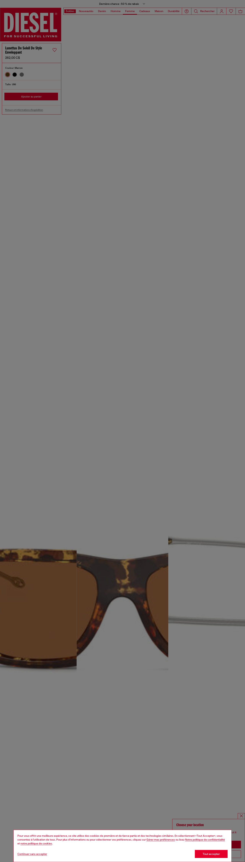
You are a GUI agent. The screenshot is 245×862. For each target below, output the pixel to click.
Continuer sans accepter (32, 853)
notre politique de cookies (36, 843)
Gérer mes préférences (160, 839)
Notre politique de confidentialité (205, 839)
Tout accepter (211, 853)
